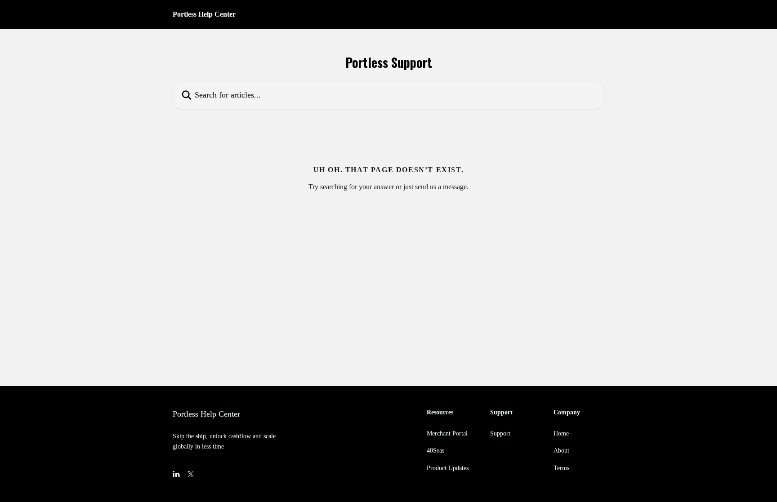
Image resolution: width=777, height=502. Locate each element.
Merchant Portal (447, 433)
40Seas (435, 450)
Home (561, 433)
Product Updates (448, 468)
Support (500, 433)
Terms (561, 468)
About (561, 450)
